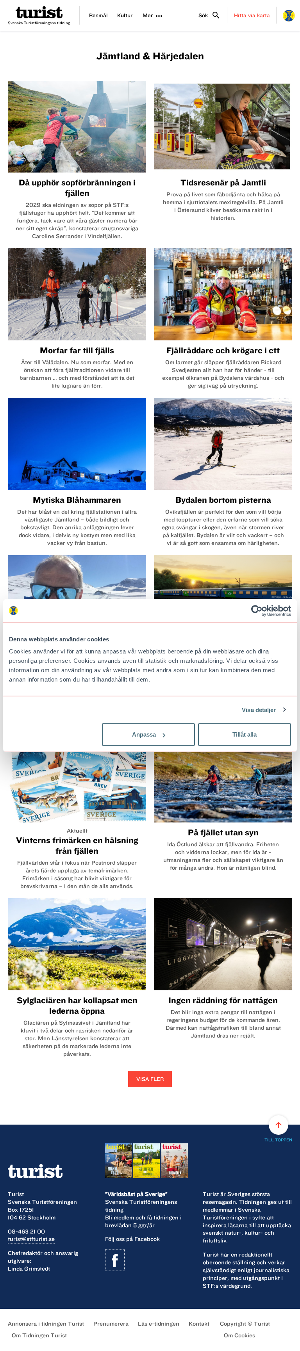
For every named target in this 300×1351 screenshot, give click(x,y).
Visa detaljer (259, 709)
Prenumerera (111, 1323)
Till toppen (278, 1131)
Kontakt (199, 1323)
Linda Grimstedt (29, 1268)
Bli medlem (119, 1217)
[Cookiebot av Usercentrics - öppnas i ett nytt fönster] (257, 610)
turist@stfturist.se (31, 1238)
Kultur (124, 15)
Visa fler (150, 1079)
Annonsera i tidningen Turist (46, 1323)
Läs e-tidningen (158, 1323)
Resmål (98, 15)
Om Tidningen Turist (39, 1335)
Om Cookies (239, 1335)
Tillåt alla (244, 734)
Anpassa (144, 734)
